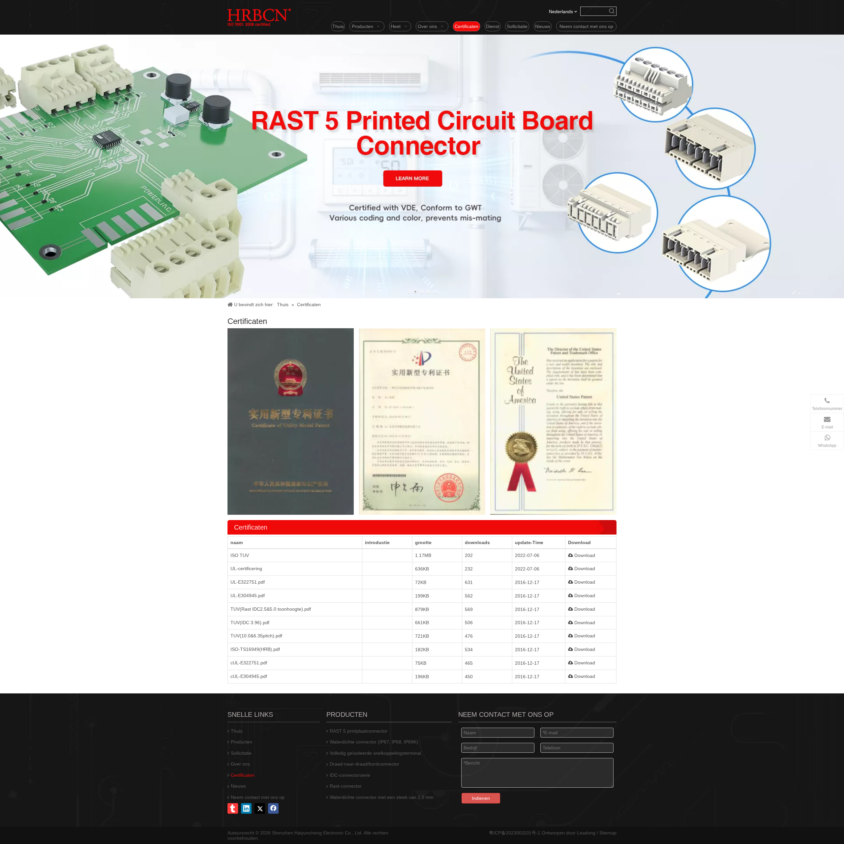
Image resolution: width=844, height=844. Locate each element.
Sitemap (608, 832)
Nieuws (238, 786)
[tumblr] (232, 808)
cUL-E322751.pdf (248, 662)
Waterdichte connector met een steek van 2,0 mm (382, 797)
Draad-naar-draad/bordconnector (364, 764)
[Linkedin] (246, 808)
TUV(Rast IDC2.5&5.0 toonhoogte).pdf (270, 609)
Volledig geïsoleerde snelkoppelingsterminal (375, 753)
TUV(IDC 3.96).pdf (249, 622)
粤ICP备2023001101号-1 (514, 832)
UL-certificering (246, 568)
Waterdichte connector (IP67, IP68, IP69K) (374, 741)
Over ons (240, 764)
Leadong (586, 832)
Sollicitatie (241, 753)
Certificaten (243, 775)
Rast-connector (346, 786)
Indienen (481, 798)
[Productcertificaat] (553, 421)
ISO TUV (239, 555)
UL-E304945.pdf (247, 595)
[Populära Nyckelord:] (612, 11)
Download (584, 555)
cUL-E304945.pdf (248, 676)
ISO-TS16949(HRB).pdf (255, 649)
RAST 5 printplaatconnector (358, 731)
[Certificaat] (290, 421)
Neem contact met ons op (258, 797)
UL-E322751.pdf (247, 582)
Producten (241, 741)
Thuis (236, 731)
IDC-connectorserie (350, 775)
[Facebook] (273, 808)
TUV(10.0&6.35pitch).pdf (256, 635)
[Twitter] (260, 808)
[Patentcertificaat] (422, 421)
